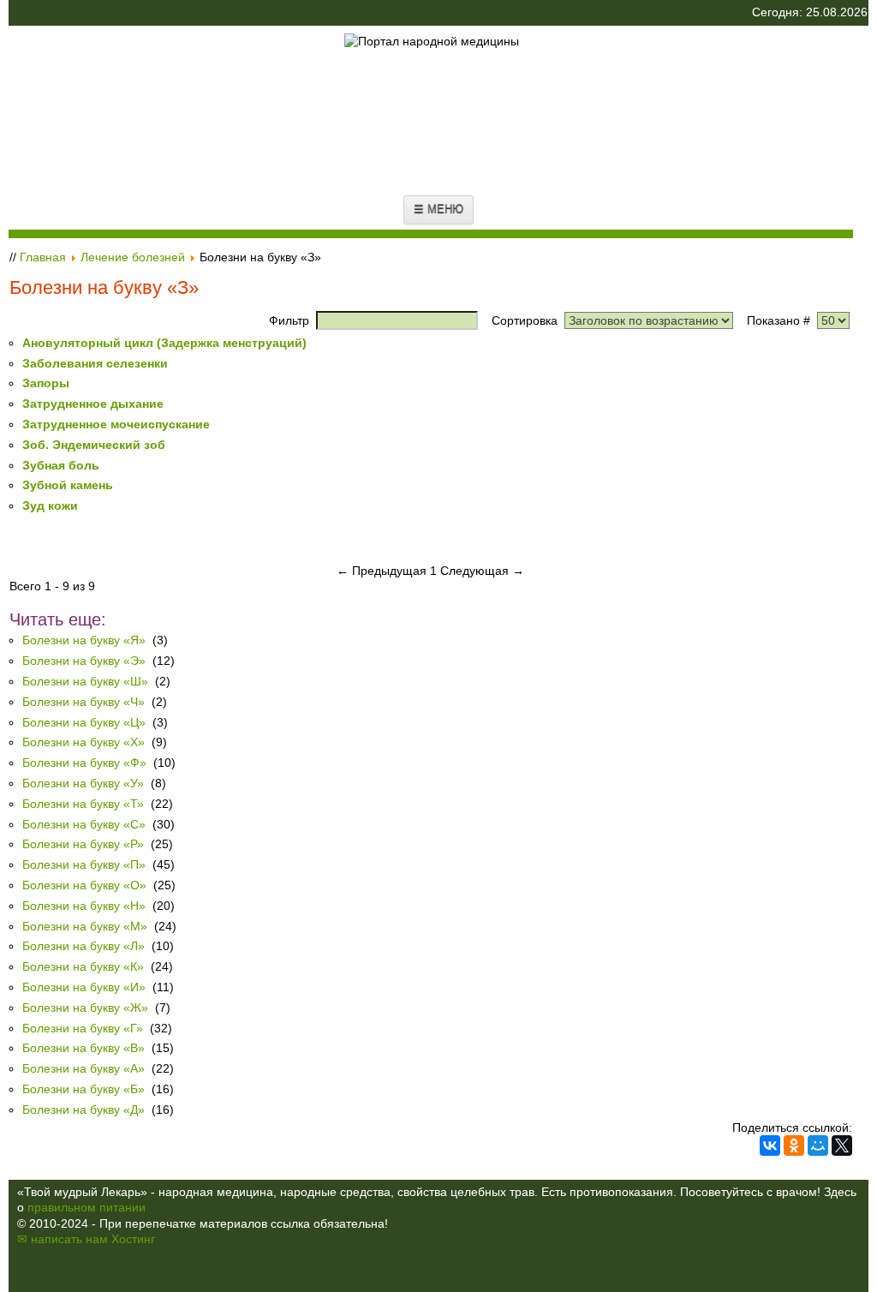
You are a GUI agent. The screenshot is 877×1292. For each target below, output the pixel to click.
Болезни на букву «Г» (82, 1028)
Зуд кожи (50, 505)
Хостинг (133, 1239)
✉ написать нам (62, 1239)
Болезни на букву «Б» (83, 1089)
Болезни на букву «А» (83, 1068)
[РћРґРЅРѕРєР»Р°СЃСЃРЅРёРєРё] (794, 1145)
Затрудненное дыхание (93, 403)
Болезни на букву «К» (83, 966)
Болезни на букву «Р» (83, 844)
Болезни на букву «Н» (84, 905)
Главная (43, 257)
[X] (842, 1145)
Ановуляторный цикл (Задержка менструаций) (164, 343)
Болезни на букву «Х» (83, 742)
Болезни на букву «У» (83, 783)
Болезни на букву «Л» (83, 946)
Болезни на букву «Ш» (85, 681)
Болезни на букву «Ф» (84, 762)
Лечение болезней (133, 257)
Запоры (45, 383)
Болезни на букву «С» (84, 824)
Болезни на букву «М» (84, 926)
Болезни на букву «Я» (84, 640)
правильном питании (86, 1207)
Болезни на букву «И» (84, 987)
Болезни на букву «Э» (84, 660)
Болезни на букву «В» (83, 1048)
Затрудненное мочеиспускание (116, 424)
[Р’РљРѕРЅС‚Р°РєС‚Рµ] (770, 1145)
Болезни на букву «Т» (83, 803)
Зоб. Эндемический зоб (93, 445)
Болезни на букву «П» (84, 864)
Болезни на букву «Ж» (85, 1007)
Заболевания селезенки (95, 363)
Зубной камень (67, 485)
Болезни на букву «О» (84, 885)
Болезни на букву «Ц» (84, 722)
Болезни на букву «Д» (85, 1109)
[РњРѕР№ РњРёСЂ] (818, 1145)
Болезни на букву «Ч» (83, 702)
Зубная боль (60, 465)
